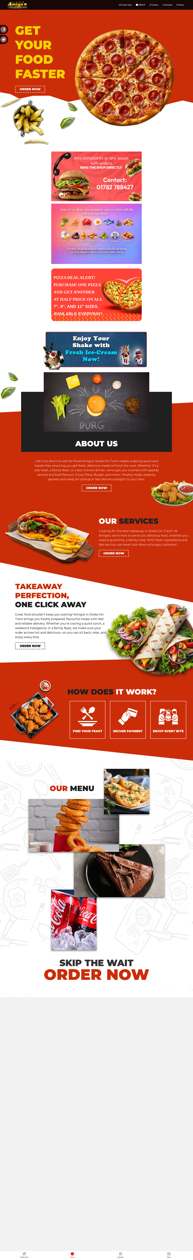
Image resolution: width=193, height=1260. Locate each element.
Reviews (168, 5)
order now (30, 89)
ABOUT (142, 5)
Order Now (126, 5)
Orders (155, 5)
